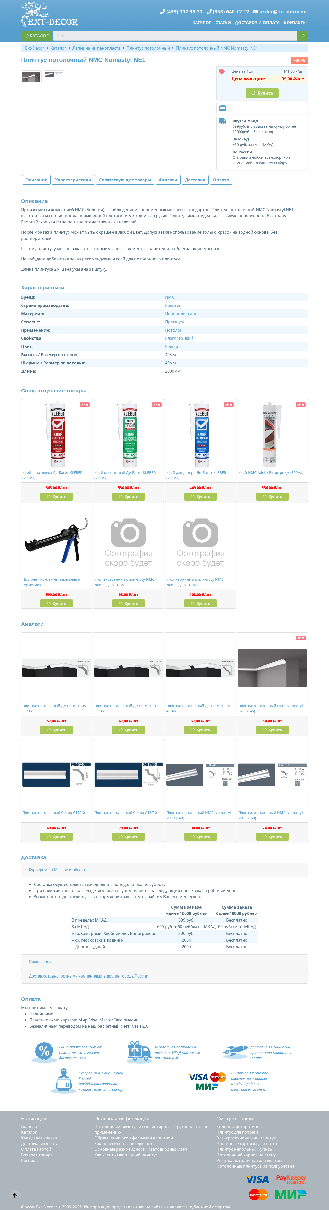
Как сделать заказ (39, 1138)
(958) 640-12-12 (231, 11)
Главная (29, 1126)
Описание (36, 180)
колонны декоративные (240, 1126)
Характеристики (73, 180)
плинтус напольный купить (244, 1149)
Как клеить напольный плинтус (126, 1155)
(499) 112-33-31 (184, 11)
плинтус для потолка (237, 1132)
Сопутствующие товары (125, 180)
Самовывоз (40, 961)
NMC (170, 297)
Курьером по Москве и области (58, 870)
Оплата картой (36, 1149)
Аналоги (168, 180)
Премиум (174, 322)
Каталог (201, 22)
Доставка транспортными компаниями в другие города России (88, 976)
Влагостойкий (179, 338)
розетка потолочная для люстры (249, 1160)
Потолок (173, 330)
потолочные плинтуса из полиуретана (255, 1166)
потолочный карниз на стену (246, 1155)
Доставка (195, 180)
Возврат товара (37, 1155)
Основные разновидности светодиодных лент (140, 1149)
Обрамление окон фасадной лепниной (133, 1138)
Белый (171, 346)
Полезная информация (121, 1118)
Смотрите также (235, 1118)
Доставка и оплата (257, 22)
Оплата (221, 180)
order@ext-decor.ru (283, 11)
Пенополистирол (182, 313)
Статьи (223, 22)
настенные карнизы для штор (246, 1143)
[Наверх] (15, 1195)
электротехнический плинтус (246, 1138)
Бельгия (173, 305)
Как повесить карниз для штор (125, 1143)
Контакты (295, 22)
